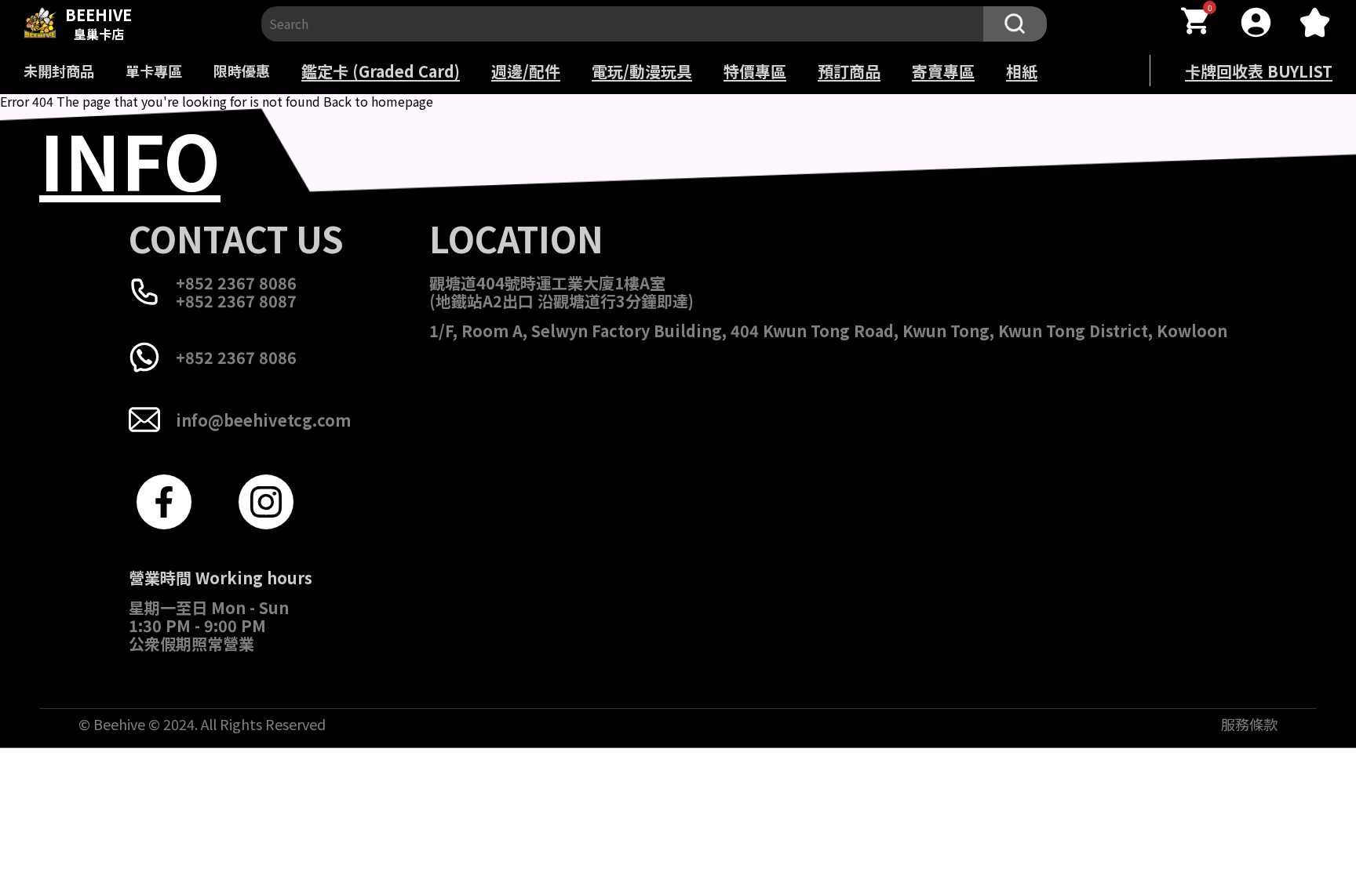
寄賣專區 (943, 71)
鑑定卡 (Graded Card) (380, 71)
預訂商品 (849, 71)
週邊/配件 (525, 71)
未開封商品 (59, 70)
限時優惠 (241, 70)
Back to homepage (378, 101)
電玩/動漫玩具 (642, 71)
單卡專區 (154, 70)
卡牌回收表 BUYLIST (1258, 71)
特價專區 (755, 71)
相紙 (1021, 71)
